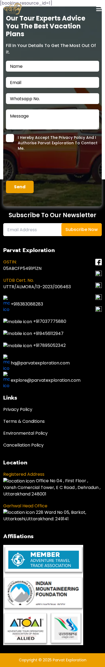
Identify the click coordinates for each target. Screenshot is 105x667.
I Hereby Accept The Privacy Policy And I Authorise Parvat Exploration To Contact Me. (57, 143)
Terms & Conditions (24, 421)
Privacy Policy (17, 409)
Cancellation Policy (23, 445)
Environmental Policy (25, 433)
